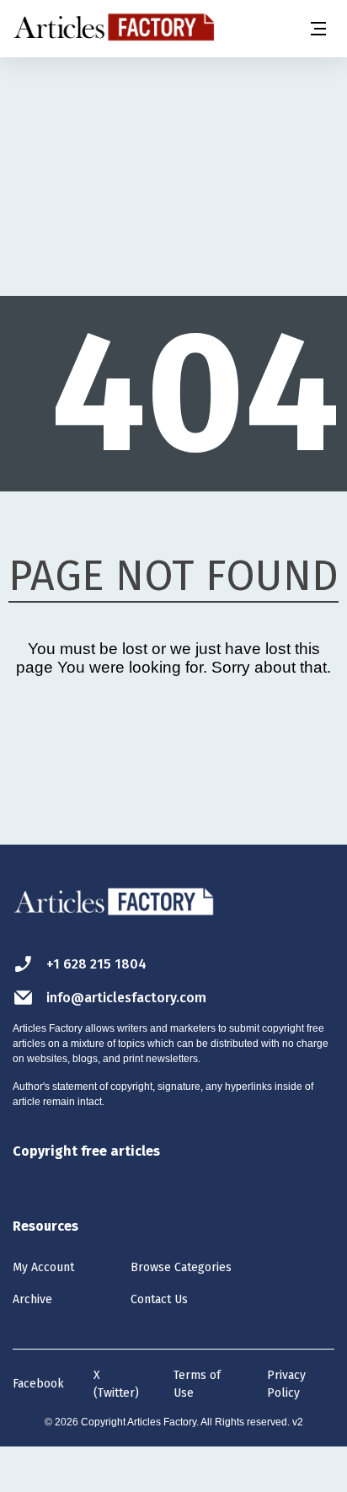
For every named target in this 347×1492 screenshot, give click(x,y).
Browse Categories (181, 1267)
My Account (43, 1267)
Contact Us (159, 1299)
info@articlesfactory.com (126, 998)
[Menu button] (317, 29)
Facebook (38, 1384)
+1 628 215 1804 (96, 964)
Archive (32, 1299)
